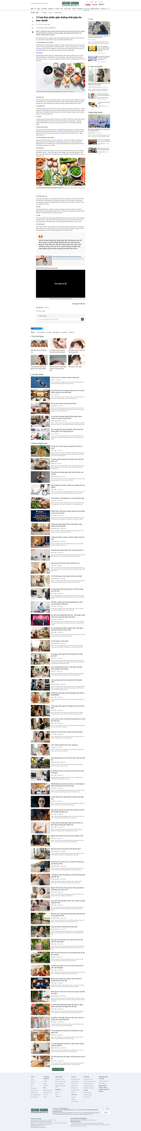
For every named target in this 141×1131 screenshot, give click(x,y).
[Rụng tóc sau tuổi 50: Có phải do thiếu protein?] (40, 736)
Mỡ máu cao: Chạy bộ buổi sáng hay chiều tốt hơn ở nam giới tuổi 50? (68, 915)
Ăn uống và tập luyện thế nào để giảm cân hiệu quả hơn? (67, 655)
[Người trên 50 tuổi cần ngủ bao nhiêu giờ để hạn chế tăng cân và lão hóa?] (40, 892)
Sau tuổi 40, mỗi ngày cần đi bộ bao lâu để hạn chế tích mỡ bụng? (67, 940)
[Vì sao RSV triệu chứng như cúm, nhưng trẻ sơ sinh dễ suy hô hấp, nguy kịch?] (99, 28)
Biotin (44, 110)
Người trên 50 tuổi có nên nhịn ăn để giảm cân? (67, 836)
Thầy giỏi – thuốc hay (59, 1079)
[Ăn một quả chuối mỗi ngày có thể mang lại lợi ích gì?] (40, 1061)
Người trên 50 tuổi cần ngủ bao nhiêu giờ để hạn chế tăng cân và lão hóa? (67, 889)
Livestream (45, 1085)
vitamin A (77, 100)
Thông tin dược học (47, 1092)
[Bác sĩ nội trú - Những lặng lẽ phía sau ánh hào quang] (92, 141)
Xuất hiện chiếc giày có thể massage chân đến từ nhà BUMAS (68, 694)
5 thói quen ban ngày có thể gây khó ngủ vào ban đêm (67, 707)
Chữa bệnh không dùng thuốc (60, 1086)
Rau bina (38, 55)
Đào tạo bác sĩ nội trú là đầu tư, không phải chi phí (103, 149)
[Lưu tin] (32, 28)
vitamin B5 (61, 129)
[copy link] (32, 24)
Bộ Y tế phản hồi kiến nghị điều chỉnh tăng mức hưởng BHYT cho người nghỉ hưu (67, 430)
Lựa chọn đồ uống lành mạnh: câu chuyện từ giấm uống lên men (68, 902)
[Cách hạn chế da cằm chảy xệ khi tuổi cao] (40, 568)
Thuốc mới (45, 1094)
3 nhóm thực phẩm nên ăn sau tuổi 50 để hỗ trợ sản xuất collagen (67, 966)
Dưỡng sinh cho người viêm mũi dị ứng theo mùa (104, 94)
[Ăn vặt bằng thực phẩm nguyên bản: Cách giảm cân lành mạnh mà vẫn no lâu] (40, 633)
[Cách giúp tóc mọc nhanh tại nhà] (39, 343)
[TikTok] (87, 1)
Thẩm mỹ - (53, 463)
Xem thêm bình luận (40, 311)
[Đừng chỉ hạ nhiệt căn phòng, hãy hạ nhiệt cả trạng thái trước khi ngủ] (40, 983)
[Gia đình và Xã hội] (88, 5)
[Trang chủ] (32, 8)
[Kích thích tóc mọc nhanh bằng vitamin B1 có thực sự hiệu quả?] (58, 360)
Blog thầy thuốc (96, 112)
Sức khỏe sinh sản (88, 1094)
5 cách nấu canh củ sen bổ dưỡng (104, 103)
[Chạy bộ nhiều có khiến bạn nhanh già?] (40, 931)
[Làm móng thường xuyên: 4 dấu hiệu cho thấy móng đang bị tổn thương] (40, 672)
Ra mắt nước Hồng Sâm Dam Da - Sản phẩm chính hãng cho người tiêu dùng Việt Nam (68, 616)
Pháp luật (33, 1081)
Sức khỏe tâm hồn (75, 1090)
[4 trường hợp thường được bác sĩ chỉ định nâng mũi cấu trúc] (40, 594)
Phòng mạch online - (56, 420)
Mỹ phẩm (45, 12)
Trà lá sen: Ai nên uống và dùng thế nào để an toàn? (66, 447)
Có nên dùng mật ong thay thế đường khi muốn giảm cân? (67, 1031)
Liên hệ (106, 1112)
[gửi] (82, 319)
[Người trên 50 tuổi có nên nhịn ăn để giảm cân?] (40, 840)
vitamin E (59, 140)
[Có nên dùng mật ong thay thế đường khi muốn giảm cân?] (40, 1035)
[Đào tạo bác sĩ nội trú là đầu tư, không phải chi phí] (92, 150)
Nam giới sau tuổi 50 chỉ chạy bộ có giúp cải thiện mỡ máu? (68, 992)
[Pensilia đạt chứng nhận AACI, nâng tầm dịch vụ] (40, 555)
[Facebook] (105, 1109)
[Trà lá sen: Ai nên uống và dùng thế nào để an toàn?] (40, 451)
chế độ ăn (71, 332)
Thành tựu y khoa (34, 1090)
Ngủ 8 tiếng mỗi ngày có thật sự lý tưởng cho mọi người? (68, 486)
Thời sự (38, 8)
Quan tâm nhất (39, 307)
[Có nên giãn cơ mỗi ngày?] (40, 646)
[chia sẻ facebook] (32, 17)
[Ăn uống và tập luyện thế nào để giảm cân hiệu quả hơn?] (40, 659)
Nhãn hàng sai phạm (103, 1081)
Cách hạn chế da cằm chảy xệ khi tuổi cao (65, 563)
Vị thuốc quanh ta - (102, 106)
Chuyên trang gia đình (104, 1089)
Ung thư (73, 1092)
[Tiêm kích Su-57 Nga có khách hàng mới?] (40, 382)
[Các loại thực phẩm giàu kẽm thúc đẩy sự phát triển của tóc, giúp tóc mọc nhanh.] (60, 76)
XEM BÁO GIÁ (83, 1118)
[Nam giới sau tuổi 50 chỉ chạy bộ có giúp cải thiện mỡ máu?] (40, 996)
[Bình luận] (32, 32)
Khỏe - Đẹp (86, 8)
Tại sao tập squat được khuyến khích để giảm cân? (66, 681)
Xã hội (32, 1079)
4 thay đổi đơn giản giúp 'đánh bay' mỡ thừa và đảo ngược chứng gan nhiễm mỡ (67, 824)
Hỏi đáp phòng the (87, 1092)
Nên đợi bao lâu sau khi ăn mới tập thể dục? (66, 849)
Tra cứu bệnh (44, 8)
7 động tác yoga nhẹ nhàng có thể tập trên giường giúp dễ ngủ (68, 876)
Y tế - (52, 394)
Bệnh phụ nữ (74, 1083)
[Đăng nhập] (101, 2)
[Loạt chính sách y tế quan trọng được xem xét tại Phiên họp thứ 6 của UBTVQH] (40, 395)
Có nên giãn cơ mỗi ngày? (60, 641)
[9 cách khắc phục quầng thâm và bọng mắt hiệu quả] (40, 801)
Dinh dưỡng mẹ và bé (88, 1079)
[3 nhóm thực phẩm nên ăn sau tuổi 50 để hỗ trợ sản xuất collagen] (40, 970)
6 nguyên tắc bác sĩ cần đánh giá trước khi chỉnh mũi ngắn (67, 772)
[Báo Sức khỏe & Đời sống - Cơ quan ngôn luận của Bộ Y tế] (70, 3)
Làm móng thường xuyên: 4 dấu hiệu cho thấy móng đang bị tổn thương (66, 668)
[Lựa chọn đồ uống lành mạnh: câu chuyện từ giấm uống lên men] (40, 905)
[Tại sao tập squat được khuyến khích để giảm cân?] (40, 685)
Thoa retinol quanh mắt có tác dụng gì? (64, 745)
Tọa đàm (45, 1081)
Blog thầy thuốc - (92, 132)
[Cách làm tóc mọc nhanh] (76, 360)
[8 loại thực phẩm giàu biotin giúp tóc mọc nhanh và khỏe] (39, 360)
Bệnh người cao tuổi (75, 1079)
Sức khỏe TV (51, 8)
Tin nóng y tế (33, 1088)
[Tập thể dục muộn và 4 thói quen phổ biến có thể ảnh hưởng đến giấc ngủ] (40, 814)
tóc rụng (49, 332)
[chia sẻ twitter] (32, 21)
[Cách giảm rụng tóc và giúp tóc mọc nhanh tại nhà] (76, 343)
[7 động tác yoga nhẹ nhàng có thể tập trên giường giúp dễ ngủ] (40, 879)
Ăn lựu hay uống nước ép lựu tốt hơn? (64, 403)
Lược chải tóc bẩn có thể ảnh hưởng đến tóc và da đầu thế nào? (68, 720)
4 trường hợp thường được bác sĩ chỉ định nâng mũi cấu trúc (67, 590)
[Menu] (107, 8)
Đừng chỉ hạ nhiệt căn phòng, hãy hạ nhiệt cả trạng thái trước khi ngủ (66, 979)
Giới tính (74, 8)
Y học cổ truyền (67, 8)
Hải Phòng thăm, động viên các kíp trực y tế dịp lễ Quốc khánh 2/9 (104, 58)
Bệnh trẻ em (74, 1087)
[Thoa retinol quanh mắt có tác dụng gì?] (40, 749)
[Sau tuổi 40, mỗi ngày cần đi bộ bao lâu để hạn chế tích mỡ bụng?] (40, 944)
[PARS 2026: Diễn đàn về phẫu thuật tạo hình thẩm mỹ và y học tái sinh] (40, 516)
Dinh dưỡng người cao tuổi (89, 1081)
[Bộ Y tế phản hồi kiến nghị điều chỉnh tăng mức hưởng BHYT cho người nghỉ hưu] (40, 434)
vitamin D (40, 50)
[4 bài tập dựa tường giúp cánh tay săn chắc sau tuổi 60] (40, 477)
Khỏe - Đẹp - (54, 450)
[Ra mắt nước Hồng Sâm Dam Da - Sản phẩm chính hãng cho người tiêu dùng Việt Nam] (40, 620)
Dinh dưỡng (80, 8)
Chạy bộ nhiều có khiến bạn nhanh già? (64, 927)
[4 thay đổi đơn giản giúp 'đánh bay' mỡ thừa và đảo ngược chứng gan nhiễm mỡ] (40, 827)
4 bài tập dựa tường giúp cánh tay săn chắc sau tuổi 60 (67, 473)
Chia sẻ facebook (36, 328)
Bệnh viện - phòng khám (60, 1081)
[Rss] (108, 1109)
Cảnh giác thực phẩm (88, 1085)
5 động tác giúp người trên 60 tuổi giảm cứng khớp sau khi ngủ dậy (66, 525)
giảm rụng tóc (56, 332)
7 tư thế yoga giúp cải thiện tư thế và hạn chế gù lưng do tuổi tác (67, 1044)
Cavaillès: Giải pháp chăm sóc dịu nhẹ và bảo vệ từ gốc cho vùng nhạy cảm (67, 1018)
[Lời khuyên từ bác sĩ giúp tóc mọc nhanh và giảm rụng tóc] (58, 343)
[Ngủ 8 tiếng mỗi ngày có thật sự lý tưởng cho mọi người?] (40, 490)
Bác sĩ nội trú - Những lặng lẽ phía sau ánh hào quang (104, 140)
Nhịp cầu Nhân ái (103, 1085)
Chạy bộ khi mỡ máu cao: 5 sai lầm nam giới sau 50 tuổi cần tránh (67, 863)
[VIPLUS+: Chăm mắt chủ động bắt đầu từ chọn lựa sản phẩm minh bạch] (40, 607)
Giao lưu (45, 1083)
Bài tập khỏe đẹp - (55, 476)
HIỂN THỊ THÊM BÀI (58, 1069)
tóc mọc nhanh (48, 39)
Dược (62, 8)
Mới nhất (47, 307)
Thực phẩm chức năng (88, 1087)
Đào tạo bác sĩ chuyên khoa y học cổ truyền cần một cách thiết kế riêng (99, 130)
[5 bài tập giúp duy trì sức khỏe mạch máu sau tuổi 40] (40, 762)
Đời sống (101, 1091)
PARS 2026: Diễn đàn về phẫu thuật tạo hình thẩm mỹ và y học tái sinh (68, 512)
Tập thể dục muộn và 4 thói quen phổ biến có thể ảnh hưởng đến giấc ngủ (67, 811)
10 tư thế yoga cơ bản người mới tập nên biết (66, 576)
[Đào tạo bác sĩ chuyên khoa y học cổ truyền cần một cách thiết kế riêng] (99, 121)
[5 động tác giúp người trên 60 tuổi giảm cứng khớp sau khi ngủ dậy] (40, 529)
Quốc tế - (53, 379)
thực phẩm (64, 332)
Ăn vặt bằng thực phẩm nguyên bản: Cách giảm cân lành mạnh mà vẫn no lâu (67, 629)
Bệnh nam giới (74, 1085)
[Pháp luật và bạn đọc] (95, 5)
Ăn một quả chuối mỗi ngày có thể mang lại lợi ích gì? (68, 1057)
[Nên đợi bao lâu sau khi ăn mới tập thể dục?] (40, 853)
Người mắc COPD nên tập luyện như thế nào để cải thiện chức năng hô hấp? (99, 84)
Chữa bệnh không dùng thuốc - (95, 87)
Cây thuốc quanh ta (59, 1083)
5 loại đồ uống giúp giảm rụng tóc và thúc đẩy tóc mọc (67, 256)
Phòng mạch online (94, 8)
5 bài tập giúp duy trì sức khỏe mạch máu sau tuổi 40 (68, 759)
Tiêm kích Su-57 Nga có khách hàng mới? (65, 377)
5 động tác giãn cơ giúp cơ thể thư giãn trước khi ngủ (67, 538)
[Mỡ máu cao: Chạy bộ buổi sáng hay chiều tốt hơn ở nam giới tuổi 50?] (40, 918)
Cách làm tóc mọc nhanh (75, 366)
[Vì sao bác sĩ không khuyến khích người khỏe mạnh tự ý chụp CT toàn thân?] (40, 421)
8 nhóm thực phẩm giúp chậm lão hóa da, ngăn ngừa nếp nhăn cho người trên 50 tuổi (67, 1005)
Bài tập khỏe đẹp (58, 12)
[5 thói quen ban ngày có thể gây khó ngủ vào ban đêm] (40, 710)
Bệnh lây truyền (87, 1097)
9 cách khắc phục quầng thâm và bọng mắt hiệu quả (67, 798)
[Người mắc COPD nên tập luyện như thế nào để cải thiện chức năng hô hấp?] (99, 75)
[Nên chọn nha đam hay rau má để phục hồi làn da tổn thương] (40, 957)
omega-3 (56, 45)
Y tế (34, 8)
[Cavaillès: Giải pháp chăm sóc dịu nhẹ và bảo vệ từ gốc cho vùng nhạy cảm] (40, 1022)
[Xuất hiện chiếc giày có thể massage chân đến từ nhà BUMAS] (40, 698)
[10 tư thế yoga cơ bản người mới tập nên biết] (40, 581)
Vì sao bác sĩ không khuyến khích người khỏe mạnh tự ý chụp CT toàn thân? (66, 417)
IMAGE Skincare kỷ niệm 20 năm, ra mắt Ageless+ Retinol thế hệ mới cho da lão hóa (68, 785)
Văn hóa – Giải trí (103, 1087)
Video (56, 1094)
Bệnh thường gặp (75, 1081)
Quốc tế (32, 1083)
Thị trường (102, 8)
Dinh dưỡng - (54, 405)
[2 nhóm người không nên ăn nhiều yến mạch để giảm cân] (40, 464)
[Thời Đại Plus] (102, 5)
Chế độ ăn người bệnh (88, 1083)
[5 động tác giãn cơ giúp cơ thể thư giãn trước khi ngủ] (40, 542)
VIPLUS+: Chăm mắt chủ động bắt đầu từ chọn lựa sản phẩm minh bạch (67, 603)
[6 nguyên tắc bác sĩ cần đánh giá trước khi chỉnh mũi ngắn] (40, 775)
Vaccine (45, 1096)
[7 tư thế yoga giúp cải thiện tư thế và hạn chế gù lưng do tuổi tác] (40, 1048)
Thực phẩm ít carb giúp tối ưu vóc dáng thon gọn (67, 498)
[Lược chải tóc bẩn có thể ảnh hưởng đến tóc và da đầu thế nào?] (40, 723)
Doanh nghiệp (102, 1083)
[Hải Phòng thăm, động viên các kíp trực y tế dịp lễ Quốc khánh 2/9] (92, 58)
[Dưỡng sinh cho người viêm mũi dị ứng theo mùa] (92, 96)
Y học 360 (57, 8)
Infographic (57, 1096)
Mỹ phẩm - (53, 747)
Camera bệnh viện (35, 1097)
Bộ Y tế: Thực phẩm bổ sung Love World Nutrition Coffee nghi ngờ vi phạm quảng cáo (104, 48)
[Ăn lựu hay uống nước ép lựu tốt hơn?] (40, 408)
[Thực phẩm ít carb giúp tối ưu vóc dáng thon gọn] (40, 503)
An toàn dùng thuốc (47, 1090)
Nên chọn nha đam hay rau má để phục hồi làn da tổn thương (68, 953)
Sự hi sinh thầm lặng (35, 1094)
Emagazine (57, 1091)
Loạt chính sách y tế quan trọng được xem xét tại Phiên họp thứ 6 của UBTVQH (67, 391)
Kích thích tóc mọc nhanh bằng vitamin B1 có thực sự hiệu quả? (58, 368)
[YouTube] (92, 1)
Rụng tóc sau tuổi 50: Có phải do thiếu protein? (67, 732)
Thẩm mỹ (50, 12)
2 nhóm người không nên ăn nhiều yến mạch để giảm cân (67, 460)
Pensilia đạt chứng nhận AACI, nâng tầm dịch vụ (67, 550)
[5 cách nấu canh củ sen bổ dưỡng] (92, 104)
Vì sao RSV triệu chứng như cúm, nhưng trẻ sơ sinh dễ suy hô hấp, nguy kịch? (98, 36)
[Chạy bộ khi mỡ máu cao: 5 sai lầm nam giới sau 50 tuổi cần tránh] (40, 866)
